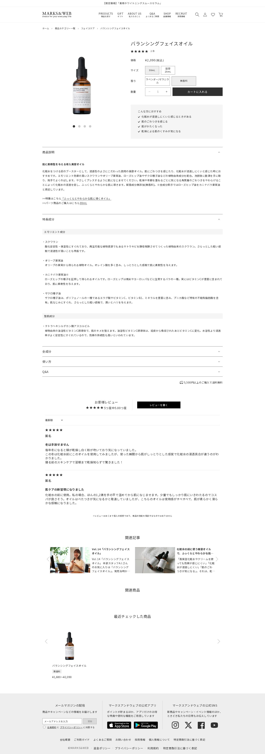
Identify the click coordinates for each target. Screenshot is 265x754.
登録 (90, 721)
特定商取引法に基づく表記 (189, 739)
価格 (133, 60)
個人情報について (159, 739)
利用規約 (153, 748)
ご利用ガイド (82, 739)
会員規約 (51, 727)
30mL (152, 70)
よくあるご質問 (102, 739)
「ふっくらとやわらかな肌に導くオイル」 (86, 198)
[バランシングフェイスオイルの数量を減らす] (149, 91)
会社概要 (65, 739)
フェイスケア (88, 28)
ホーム (45, 28)
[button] (197, 15)
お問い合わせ (123, 739)
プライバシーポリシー (71, 727)
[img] (132, 430)
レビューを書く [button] (159, 405)
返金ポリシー (102, 748)
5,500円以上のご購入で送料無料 (203, 382)
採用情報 (140, 739)
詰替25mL (168, 70)
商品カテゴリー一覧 (65, 28)
